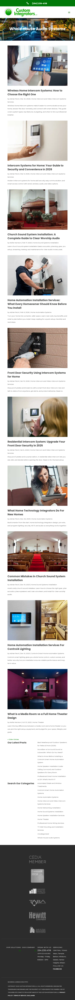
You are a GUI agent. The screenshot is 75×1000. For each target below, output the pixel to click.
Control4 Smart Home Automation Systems (47, 653)
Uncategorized (43, 834)
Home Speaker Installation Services (51, 815)
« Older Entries (13, 739)
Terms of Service (20, 995)
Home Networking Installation (49, 808)
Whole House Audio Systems (49, 838)
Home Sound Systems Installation (46, 243)
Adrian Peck (14, 99)
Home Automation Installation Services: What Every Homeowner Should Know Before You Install (37, 304)
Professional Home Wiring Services (51, 823)
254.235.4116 (44, 950)
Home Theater (38, 722)
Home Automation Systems (41, 312)
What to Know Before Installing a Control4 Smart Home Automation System (51, 759)
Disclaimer (31, 995)
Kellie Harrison (15, 243)
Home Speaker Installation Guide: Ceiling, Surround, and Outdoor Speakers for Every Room (50, 769)
